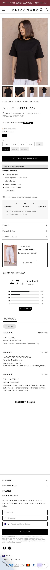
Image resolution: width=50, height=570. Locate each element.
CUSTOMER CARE (9, 486)
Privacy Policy (6, 542)
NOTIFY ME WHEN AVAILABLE (25, 158)
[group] (25, 3)
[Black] (5, 136)
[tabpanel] (25, 359)
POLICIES (6, 491)
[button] (41, 9)
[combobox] (6, 524)
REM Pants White (26, 250)
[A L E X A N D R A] (25, 9)
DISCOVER (6, 480)
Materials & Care (8, 231)
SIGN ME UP (25, 532)
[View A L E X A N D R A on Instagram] (4, 548)
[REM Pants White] (10, 255)
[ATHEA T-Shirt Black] (7, 91)
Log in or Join (35, 113)
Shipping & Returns (9, 237)
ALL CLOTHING (15, 101)
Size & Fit (5, 225)
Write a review (25, 308)
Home (4, 101)
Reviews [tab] (10, 318)
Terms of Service (16, 542)
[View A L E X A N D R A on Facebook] (10, 548)
